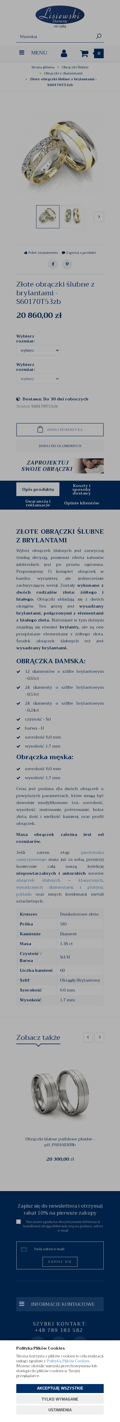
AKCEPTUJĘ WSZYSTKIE (60, 1388)
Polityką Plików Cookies (68, 1361)
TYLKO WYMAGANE (60, 1399)
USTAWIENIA (60, 1410)
